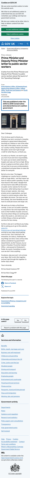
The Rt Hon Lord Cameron (13, 90)
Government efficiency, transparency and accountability (17, 49)
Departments (5, 407)
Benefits (4, 346)
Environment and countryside (11, 379)
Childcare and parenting (9, 356)
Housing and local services (10, 383)
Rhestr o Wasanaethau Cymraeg (12, 447)
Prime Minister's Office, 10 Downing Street (14, 86)
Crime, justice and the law (10, 363)
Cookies (15, 439)
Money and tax (6, 386)
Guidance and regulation (9, 414)
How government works (9, 428)
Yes (19, 320)
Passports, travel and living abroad (13, 390)
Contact (21, 442)
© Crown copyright (15, 474)
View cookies (15, 38)
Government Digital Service (10, 449)
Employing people (7, 376)
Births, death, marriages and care (12, 349)
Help (3, 439)
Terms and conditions (8, 444)
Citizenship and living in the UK (11, 359)
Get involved (5, 431)
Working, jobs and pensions (10, 396)
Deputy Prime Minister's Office (10, 88)
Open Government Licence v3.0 (12, 458)
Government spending (8, 306)
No (26, 320)
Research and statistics (9, 417)
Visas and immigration (8, 393)
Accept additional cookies (15, 29)
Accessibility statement (9, 442)
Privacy (8, 439)
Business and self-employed (10, 353)
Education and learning (9, 373)
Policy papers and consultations (12, 421)
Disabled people (6, 366)
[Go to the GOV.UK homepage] (8, 43)
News (3, 411)
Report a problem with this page (15, 328)
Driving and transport (8, 369)
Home (3, 48)
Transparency (6, 424)
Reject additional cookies (15, 34)
